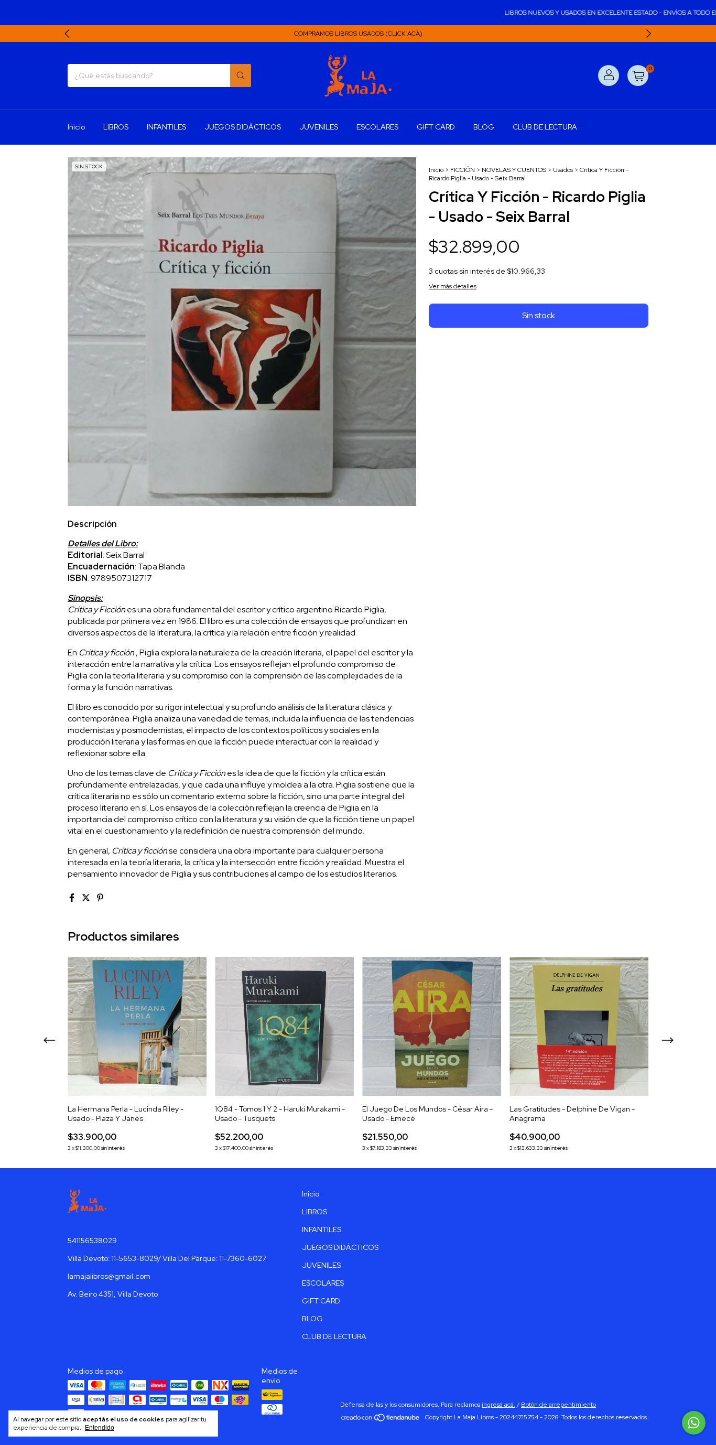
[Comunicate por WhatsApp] (694, 1423)
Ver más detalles (452, 286)
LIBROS (115, 127)
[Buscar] (240, 75)
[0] (637, 75)
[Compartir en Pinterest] (100, 897)
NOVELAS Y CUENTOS (514, 170)
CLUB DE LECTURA (545, 127)
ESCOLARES (377, 127)
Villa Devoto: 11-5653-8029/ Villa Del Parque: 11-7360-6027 (167, 1258)
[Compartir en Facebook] (73, 897)
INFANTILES (166, 127)
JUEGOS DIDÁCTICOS (242, 127)
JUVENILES (318, 127)
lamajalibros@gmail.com (109, 1276)
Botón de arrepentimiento (558, 1404)
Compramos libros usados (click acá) (358, 33)
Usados (563, 170)
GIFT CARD (436, 127)
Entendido (99, 1427)
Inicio (76, 127)
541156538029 (92, 1240)
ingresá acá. (498, 1404)
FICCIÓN (462, 170)
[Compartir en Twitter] (87, 897)
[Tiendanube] (380, 1420)
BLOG (483, 127)
